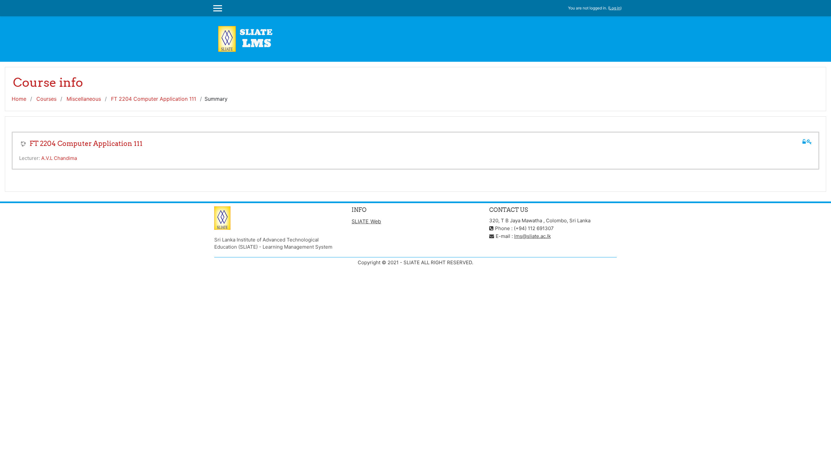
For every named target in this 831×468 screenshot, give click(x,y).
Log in (614, 8)
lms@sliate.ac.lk (532, 236)
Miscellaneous (84, 99)
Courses (46, 99)
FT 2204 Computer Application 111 (153, 99)
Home (19, 99)
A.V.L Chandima (59, 158)
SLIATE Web (366, 221)
